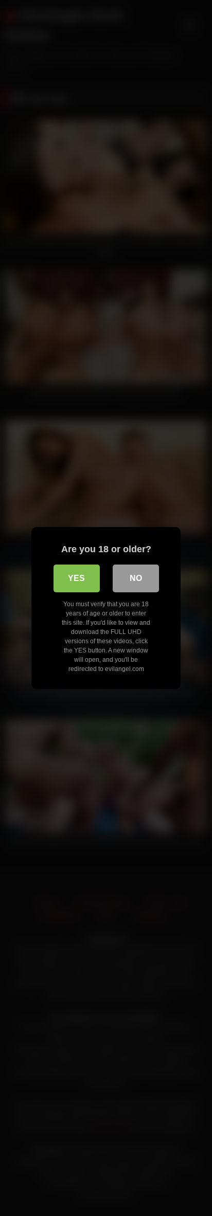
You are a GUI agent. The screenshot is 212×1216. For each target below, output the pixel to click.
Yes (76, 578)
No (136, 578)
